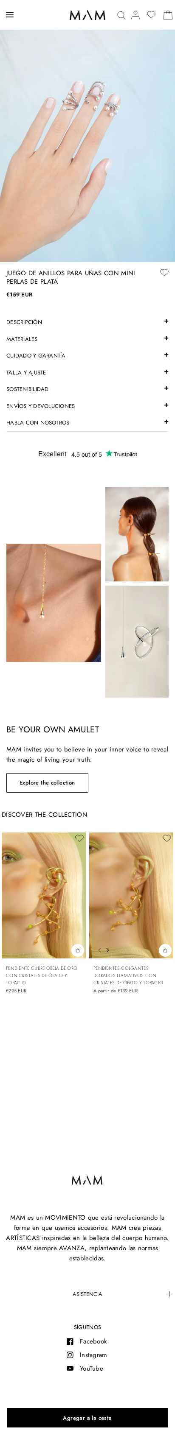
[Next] (109, 949)
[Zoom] (87, 131)
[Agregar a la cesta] (87, 1417)
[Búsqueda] (121, 15)
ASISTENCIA (87, 1294)
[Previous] (97, 949)
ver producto (165, 950)
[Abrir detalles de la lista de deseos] (151, 15)
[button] (47, 783)
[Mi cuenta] (135, 15)
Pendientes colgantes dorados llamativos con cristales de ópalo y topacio (128, 975)
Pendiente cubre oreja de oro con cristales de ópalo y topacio (41, 975)
